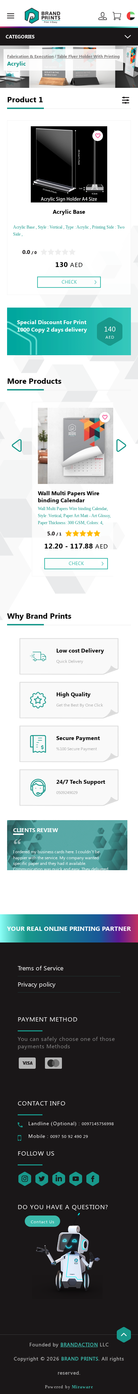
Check (69, 281)
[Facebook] (93, 1179)
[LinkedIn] (59, 1179)
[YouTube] (76, 1179)
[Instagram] (25, 1179)
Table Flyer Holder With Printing (88, 56)
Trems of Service (40, 968)
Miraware (82, 1386)
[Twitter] (42, 1179)
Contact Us (42, 1221)
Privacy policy (37, 984)
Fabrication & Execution (30, 56)
